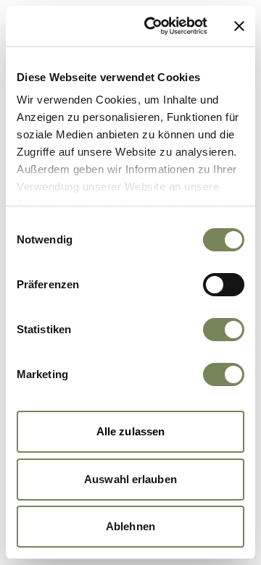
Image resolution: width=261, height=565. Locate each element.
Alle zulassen (130, 431)
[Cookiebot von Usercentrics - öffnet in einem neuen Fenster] (153, 26)
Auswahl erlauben (130, 479)
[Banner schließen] (239, 26)
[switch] (223, 284)
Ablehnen (130, 526)
